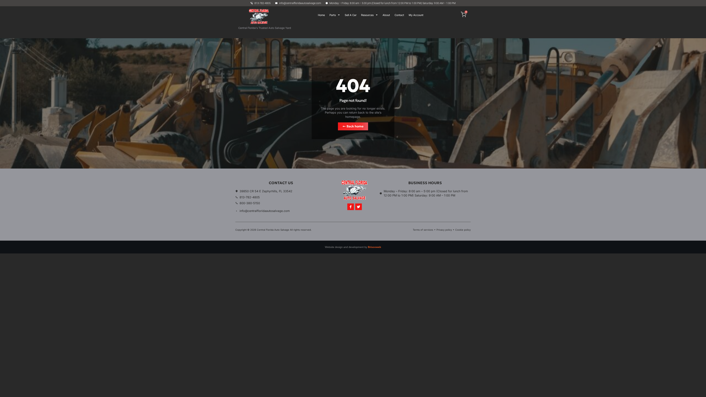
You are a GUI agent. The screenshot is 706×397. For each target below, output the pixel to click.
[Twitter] (358, 206)
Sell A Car (350, 15)
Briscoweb (374, 247)
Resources (367, 15)
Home (321, 15)
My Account (416, 15)
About (386, 15)
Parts (332, 15)
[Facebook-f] (350, 206)
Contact (399, 15)
